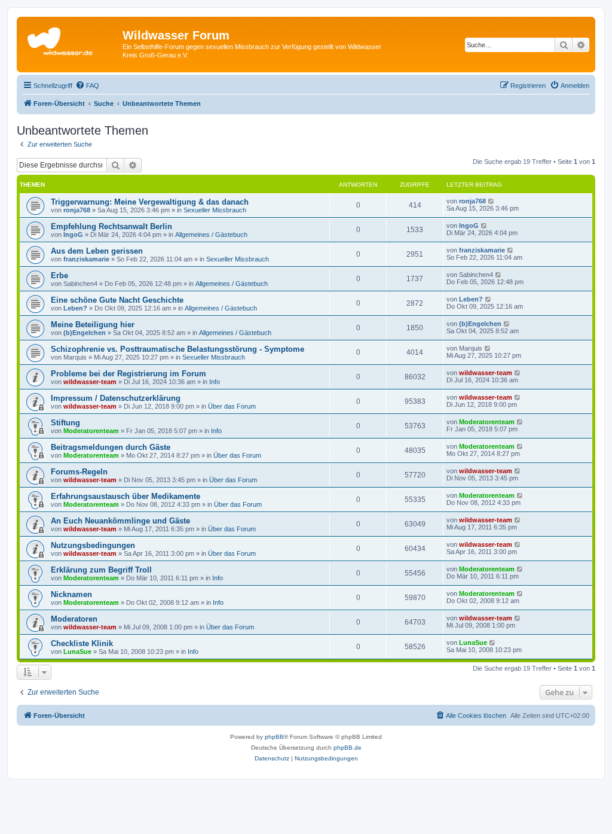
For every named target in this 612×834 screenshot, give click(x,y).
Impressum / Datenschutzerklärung (115, 398)
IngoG (73, 234)
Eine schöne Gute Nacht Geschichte (117, 300)
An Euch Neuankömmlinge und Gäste (120, 520)
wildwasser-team (90, 381)
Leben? (75, 308)
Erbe (59, 275)
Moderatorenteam (91, 430)
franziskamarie (86, 259)
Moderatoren (74, 618)
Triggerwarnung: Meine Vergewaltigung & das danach (150, 201)
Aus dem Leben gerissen (97, 250)
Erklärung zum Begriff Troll (101, 569)
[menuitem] (87, 85)
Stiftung (65, 422)
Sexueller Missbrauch (214, 210)
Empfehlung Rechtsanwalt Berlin (111, 226)
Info (214, 381)
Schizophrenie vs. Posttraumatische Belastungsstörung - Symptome (177, 349)
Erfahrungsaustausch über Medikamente (125, 496)
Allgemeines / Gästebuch (211, 234)
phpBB (274, 736)
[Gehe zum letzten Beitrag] (491, 201)
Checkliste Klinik (82, 643)
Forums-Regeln (79, 471)
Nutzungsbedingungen (93, 545)
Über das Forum (232, 406)
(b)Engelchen (84, 332)
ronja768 (76, 210)
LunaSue (77, 651)
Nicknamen (71, 594)
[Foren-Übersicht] (71, 39)
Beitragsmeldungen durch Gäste (110, 447)
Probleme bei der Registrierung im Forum (128, 373)
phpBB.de (347, 747)
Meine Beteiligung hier (92, 324)
